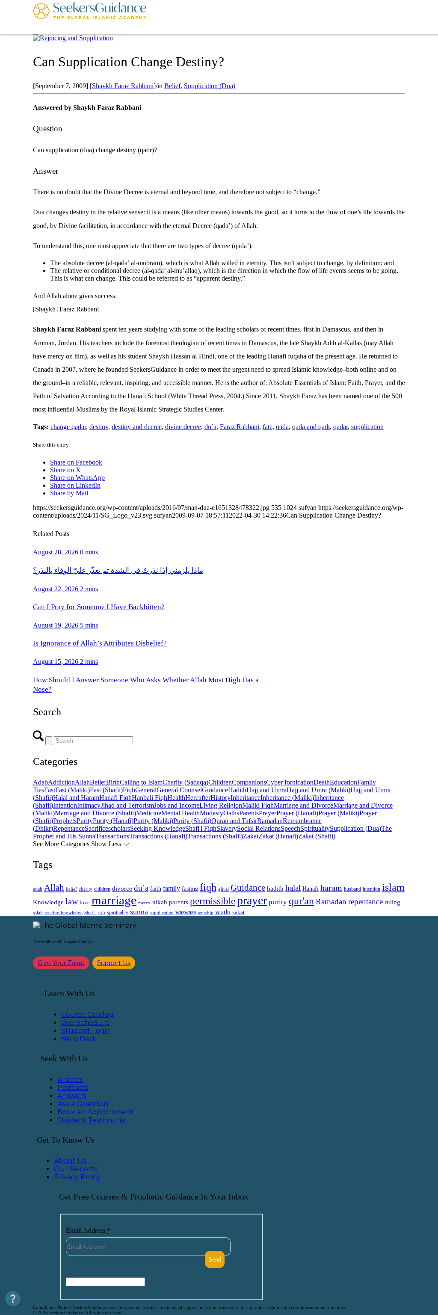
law (71, 901)
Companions (249, 782)
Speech (290, 828)
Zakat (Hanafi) (278, 836)
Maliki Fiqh (258, 805)
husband (352, 889)
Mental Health (180, 813)
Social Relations (259, 828)
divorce (122, 888)
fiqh (208, 887)
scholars (119, 828)
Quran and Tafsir (234, 820)
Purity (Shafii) (192, 820)
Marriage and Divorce (303, 805)
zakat (238, 912)
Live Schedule (85, 1023)
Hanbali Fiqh (149, 797)
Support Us (113, 963)
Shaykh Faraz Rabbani (123, 85)
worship (205, 912)
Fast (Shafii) (106, 790)
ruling (392, 902)
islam (393, 887)
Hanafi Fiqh (115, 797)
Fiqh (129, 790)
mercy (144, 902)
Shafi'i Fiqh (200, 828)
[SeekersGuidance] (89, 17)
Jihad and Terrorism (127, 805)
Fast (49, 790)
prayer (252, 900)
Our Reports (75, 1169)
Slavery (226, 828)
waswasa (185, 912)
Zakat (250, 836)
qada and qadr (311, 426)
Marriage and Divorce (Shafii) (95, 813)
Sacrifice (96, 828)
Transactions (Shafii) (215, 836)
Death (322, 782)
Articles (70, 1079)
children (102, 889)
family (171, 888)
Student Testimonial (92, 1120)
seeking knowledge (63, 912)
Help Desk (79, 1039)
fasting (190, 888)
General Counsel (179, 790)
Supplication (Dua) (209, 85)
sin (101, 912)
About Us (70, 1161)
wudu (223, 912)
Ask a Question (82, 1104)
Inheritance (245, 797)
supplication (367, 426)
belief (71, 889)
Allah (82, 782)
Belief (172, 85)
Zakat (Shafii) (316, 836)
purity (278, 902)
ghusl (223, 888)
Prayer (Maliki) (338, 813)
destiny (98, 426)
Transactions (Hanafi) (158, 836)
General (146, 790)
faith (155, 888)
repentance (365, 901)
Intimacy (89, 805)
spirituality (117, 912)
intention (371, 889)
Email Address (88, 1230)
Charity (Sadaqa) (185, 782)
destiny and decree (137, 426)
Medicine (148, 813)
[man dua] (73, 37)
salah (38, 912)
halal (293, 887)
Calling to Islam (141, 782)
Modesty (211, 813)
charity (85, 889)
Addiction (61, 782)
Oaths (231, 813)
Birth (113, 782)
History (220, 797)
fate (267, 426)
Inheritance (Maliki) (287, 797)
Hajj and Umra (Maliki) (318, 790)
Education (343, 782)
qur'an (301, 900)
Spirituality (315, 828)
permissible (212, 900)
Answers (71, 1096)
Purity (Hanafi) (113, 820)
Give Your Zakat (61, 963)
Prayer (267, 813)
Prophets (65, 820)
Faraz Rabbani (239, 426)
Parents (249, 813)
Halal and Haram (76, 797)
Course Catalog (87, 1014)
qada (282, 426)
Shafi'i (90, 912)
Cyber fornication (290, 782)
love (85, 902)
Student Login (86, 1031)
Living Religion (220, 805)
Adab (40, 782)
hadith (275, 888)
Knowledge (48, 902)
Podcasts (72, 1088)
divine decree (183, 426)
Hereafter (197, 797)
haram (331, 887)
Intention (65, 805)
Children (220, 782)
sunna (139, 911)
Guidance (215, 790)
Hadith (237, 790)
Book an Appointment (95, 1112)
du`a (210, 426)
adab (37, 889)
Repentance (69, 828)
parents (178, 902)
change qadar (68, 426)
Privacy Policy (77, 1177)
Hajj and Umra (266, 790)
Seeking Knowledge (157, 828)
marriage (114, 900)
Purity (85, 820)
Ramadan (270, 820)
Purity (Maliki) (153, 820)
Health (176, 797)
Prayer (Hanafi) (297, 813)
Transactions (112, 836)
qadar (340, 426)
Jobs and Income (176, 805)
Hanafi (310, 889)
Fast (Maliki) (72, 790)
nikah (159, 902)
